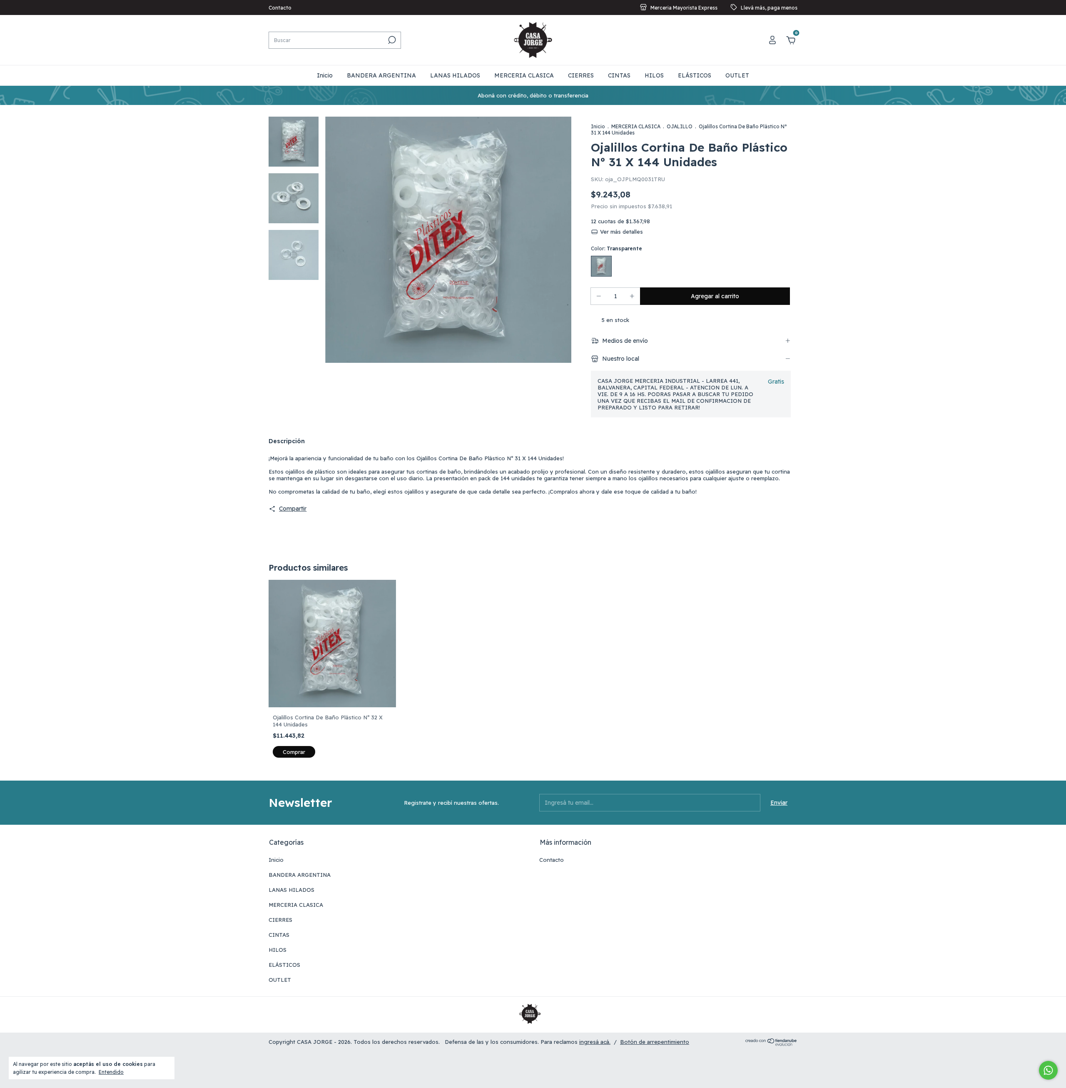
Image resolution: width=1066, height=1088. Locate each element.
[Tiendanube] (771, 1044)
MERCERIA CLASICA (524, 75)
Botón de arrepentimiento (654, 1041)
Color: (616, 248)
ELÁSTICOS (694, 75)
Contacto (280, 8)
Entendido (111, 1072)
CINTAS (619, 75)
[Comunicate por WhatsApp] (1048, 1070)
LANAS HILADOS (455, 75)
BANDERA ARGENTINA (381, 75)
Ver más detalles (620, 231)
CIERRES (581, 75)
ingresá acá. (594, 1041)
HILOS (654, 75)
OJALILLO (679, 126)
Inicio (325, 75)
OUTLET (737, 75)
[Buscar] (391, 40)
